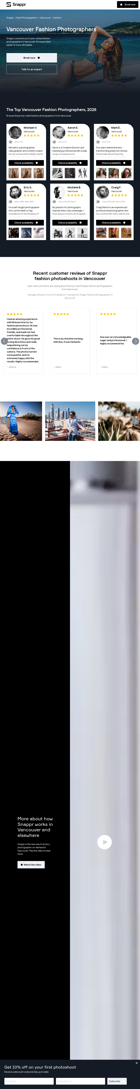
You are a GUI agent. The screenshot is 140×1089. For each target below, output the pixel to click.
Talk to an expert (31, 69)
